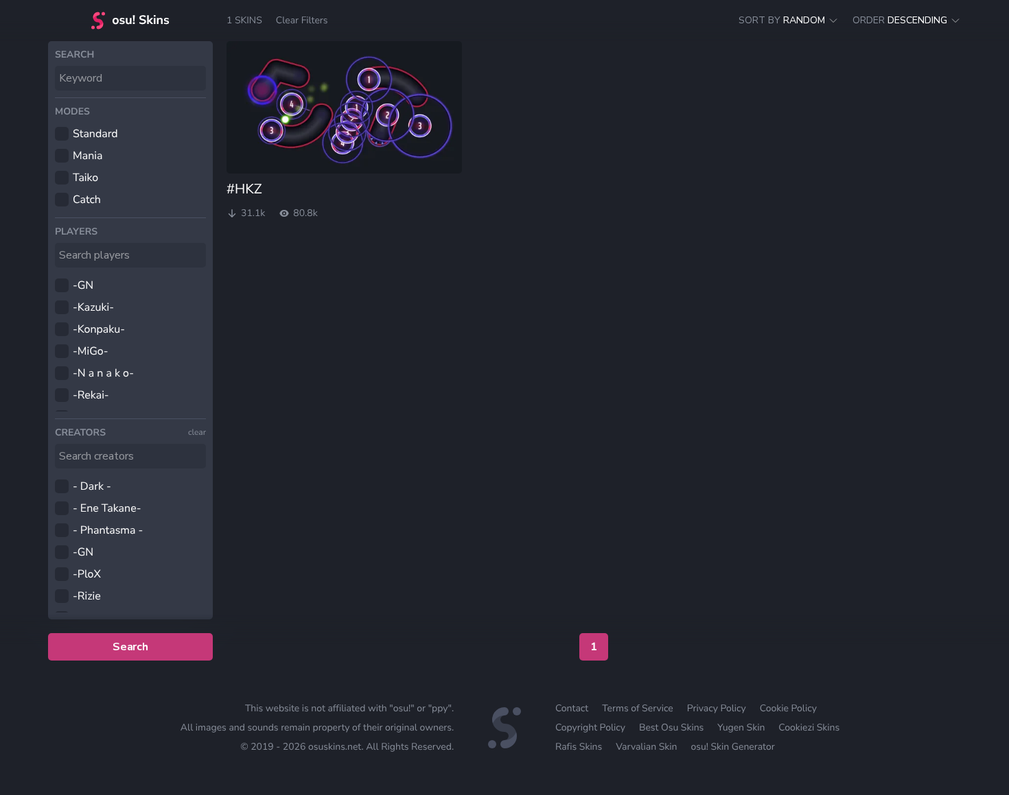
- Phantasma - (108, 530)
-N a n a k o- (103, 373)
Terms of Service (637, 708)
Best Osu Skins (671, 727)
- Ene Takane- (107, 508)
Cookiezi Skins (808, 727)
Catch (87, 199)
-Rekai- (91, 395)
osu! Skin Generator (732, 746)
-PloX (87, 574)
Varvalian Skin (646, 746)
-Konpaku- (99, 329)
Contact (571, 708)
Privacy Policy (716, 708)
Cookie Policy (788, 708)
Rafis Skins (578, 746)
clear (197, 432)
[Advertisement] (594, 326)
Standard (95, 133)
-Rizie (87, 596)
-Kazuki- (93, 307)
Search (131, 646)
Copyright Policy (590, 727)
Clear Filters (302, 20)
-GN (83, 285)
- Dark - (92, 486)
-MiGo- (90, 351)
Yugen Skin (741, 727)
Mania (87, 155)
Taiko (85, 177)
